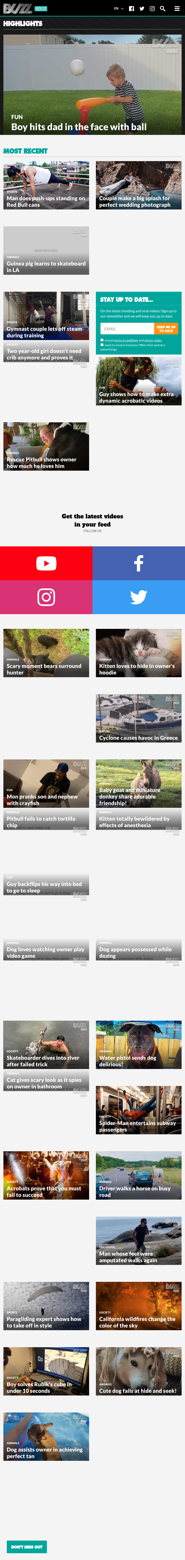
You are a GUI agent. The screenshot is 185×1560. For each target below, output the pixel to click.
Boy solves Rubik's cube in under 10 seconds (39, 1387)
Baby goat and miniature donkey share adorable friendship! (129, 796)
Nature (104, 731)
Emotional (107, 1247)
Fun (17, 116)
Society (105, 191)
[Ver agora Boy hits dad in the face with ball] (92, 84)
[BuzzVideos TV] (25, 8)
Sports (12, 191)
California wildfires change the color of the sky (137, 1322)
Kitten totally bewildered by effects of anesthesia (134, 821)
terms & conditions (126, 340)
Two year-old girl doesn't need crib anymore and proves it (44, 354)
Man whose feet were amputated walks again (128, 1256)
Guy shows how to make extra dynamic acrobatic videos (136, 397)
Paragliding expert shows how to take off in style (44, 1322)
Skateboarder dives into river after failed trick (43, 1060)
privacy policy (153, 340)
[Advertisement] (130, 254)
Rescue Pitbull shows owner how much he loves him (41, 462)
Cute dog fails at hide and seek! (138, 1390)
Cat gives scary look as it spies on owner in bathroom (44, 1083)
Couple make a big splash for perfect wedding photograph (135, 201)
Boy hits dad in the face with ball (79, 126)
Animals (13, 257)
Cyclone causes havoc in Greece (138, 737)
